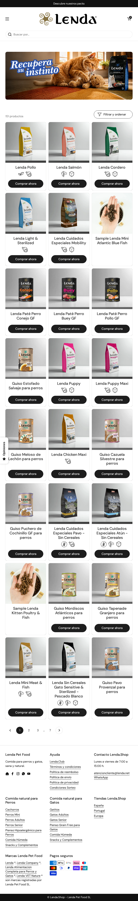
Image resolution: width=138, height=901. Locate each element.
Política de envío (60, 777)
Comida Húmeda (16, 840)
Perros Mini (12, 814)
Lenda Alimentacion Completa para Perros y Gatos (21, 871)
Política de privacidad (64, 782)
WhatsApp (101, 777)
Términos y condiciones (65, 767)
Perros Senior (14, 825)
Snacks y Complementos (21, 845)
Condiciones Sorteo (62, 788)
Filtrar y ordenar (115, 114)
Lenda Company (27, 863)
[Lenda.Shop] (68, 19)
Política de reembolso (64, 772)
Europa (98, 816)
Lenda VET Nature (28, 876)
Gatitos (54, 809)
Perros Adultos (15, 820)
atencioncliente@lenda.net (112, 773)
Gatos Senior (58, 820)
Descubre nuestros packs (68, 3)
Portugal (99, 811)
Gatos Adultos (59, 814)
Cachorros (12, 809)
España (99, 805)
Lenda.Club (57, 761)
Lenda (9, 863)
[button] (129, 18)
